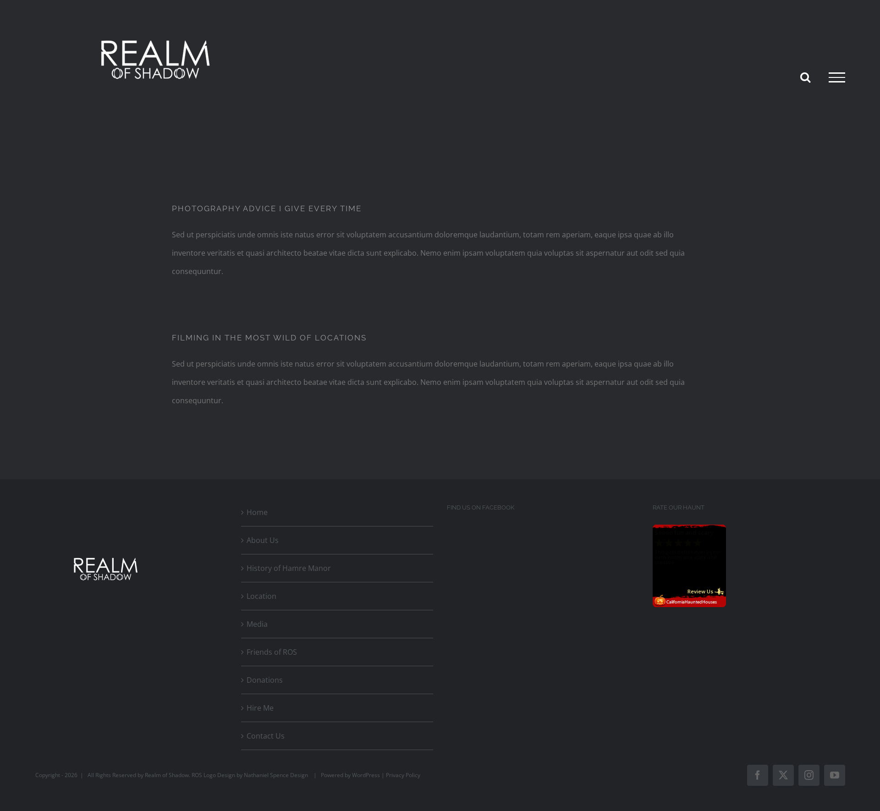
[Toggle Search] (805, 76)
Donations (265, 680)
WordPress (366, 775)
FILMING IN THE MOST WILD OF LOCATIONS (269, 337)
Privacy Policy (403, 775)
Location (261, 596)
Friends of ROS (272, 652)
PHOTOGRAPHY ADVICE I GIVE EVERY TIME (267, 208)
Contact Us (266, 736)
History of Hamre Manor (289, 568)
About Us (263, 540)
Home (257, 512)
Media (257, 624)
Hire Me (260, 708)
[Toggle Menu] (837, 77)
